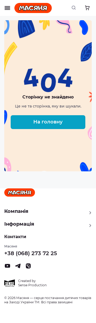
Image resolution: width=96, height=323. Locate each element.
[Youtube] (7, 267)
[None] (28, 267)
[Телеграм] (18, 267)
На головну (48, 122)
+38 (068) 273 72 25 (30, 253)
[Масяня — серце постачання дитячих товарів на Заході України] (33, 8)
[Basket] (87, 8)
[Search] (75, 8)
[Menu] (7, 8)
